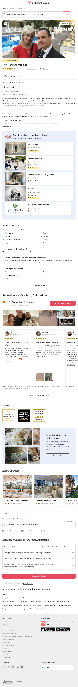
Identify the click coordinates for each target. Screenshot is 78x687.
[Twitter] (9, 667)
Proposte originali (21, 609)
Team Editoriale (7, 651)
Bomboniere (23, 601)
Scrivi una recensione (62, 303)
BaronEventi (33, 189)
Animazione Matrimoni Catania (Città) (34, 531)
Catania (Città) (21, 8)
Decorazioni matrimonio (23, 605)
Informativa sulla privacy (10, 631)
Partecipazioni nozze (9, 601)
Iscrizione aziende (8, 645)
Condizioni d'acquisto (9, 628)
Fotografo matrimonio (9, 598)
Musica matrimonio (39, 598)
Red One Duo (28, 584)
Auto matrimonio (53, 598)
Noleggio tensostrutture (64, 601)
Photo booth (45, 609)
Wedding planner (50, 605)
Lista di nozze (37, 605)
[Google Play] (63, 631)
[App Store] (48, 631)
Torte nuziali (34, 609)
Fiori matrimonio (7, 605)
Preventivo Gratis (39, 576)
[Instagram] (18, 667)
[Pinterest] (13, 667)
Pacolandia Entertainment (38, 205)
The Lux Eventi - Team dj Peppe (41, 175)
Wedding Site (6, 657)
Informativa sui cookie (9, 634)
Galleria (67, 54)
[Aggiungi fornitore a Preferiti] (72, 23)
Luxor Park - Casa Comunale (16, 500)
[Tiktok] (26, 667)
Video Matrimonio (24, 598)
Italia (47, 668)
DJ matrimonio (56, 609)
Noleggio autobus (35, 601)
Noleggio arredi (49, 601)
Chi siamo (5, 648)
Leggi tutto (6, 126)
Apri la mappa (68, 521)
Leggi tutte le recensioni (38, 395)
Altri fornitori (58, 456)
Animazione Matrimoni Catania (12, 531)
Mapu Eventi (33, 144)
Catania (11, 8)
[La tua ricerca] (5, 23)
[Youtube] (22, 667)
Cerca (66, 14)
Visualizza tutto (39, 286)
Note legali (6, 625)
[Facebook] (4, 667)
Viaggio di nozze (7, 609)
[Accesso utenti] (74, 3)
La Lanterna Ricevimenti (46, 500)
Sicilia (4, 8)
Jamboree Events (35, 159)
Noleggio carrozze (65, 605)
